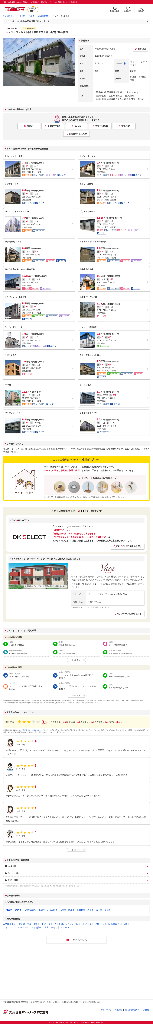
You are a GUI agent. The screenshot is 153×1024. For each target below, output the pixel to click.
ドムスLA (64, 927)
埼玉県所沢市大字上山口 (106, 48)
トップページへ (78, 940)
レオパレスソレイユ (68, 924)
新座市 (71, 910)
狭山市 (78, 126)
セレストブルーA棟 (90, 924)
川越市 (90, 910)
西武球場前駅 (43, 16)
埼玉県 (22, 16)
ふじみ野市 (52, 910)
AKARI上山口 (9, 924)
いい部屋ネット (9, 16)
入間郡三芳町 (54, 126)
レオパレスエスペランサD (114, 924)
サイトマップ (106, 1010)
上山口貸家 (36, 927)
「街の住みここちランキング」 (32, 730)
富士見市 (81, 910)
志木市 (99, 910)
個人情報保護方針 (132, 1010)
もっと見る (76, 850)
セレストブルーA (48, 924)
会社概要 (146, 1010)
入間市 (63, 910)
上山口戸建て (50, 927)
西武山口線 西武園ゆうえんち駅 (111, 99)
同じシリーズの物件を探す (129, 613)
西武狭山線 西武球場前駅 (108, 92)
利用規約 (118, 1010)
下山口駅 (125, 126)
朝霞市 (107, 910)
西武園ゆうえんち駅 (77, 134)
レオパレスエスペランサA (15, 927)
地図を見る (142, 49)
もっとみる (76, 660)
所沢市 (31, 16)
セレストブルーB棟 (28, 924)
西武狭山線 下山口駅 (105, 96)
